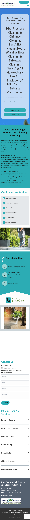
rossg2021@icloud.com (9, 368)
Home (5, 101)
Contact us (15, 110)
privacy (14, 510)
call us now (24, 2)
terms (10, 510)
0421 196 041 (15, 114)
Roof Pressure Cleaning (13, 101)
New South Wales (7, 103)
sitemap (20, 510)
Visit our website (7, 372)
